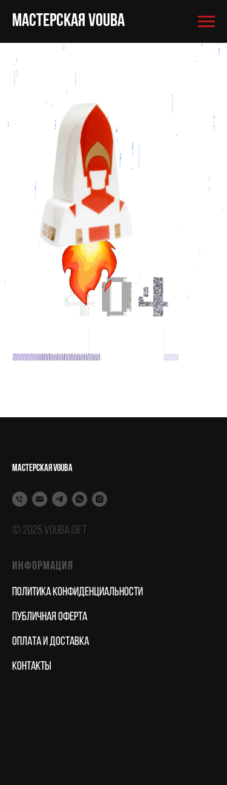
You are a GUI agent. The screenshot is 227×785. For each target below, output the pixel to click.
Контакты (31, 667)
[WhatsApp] (79, 499)
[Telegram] (59, 499)
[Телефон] (19, 499)
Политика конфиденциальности (77, 592)
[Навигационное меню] (206, 22)
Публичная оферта (49, 617)
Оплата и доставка (50, 642)
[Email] (39, 499)
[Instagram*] (99, 499)
